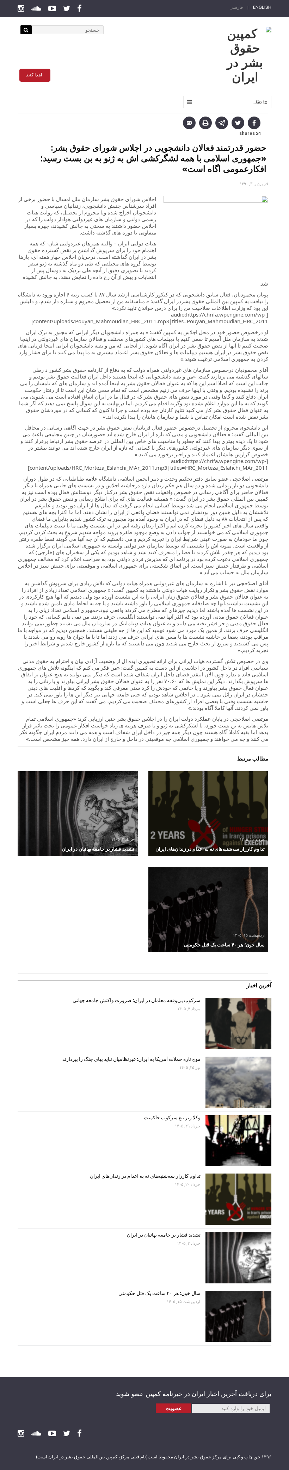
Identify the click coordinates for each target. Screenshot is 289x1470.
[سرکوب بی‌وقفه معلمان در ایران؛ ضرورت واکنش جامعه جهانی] (238, 1023)
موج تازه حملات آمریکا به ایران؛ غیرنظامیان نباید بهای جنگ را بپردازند (131, 1059)
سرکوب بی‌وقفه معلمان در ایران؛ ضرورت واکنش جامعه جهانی (137, 1000)
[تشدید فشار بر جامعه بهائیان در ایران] (78, 813)
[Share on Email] (189, 123)
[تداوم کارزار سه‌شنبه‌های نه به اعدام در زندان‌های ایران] (208, 813)
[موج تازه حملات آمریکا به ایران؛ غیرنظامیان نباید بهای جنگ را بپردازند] (238, 1082)
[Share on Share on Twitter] (238, 123)
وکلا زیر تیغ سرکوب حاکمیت (172, 1117)
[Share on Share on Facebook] (254, 123)
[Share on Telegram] (221, 123)
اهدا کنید (34, 74)
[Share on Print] (205, 123)
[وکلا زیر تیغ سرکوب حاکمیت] (238, 1140)
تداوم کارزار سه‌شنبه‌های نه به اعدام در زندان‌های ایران (145, 1176)
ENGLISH (262, 7)
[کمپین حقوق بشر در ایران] (245, 56)
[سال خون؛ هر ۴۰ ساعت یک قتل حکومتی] (208, 909)
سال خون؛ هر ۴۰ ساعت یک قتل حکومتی (159, 1293)
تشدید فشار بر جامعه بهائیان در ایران (163, 1235)
